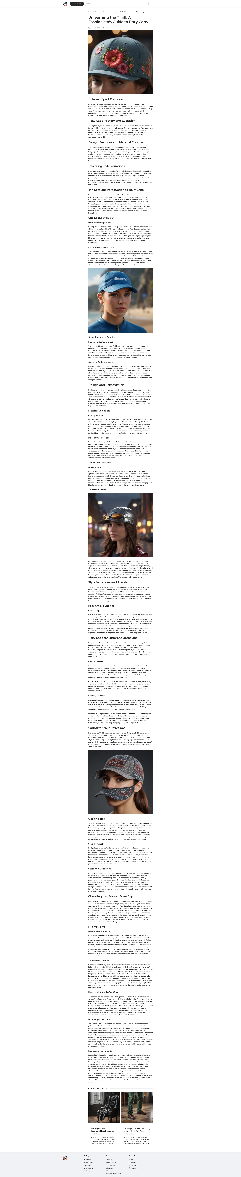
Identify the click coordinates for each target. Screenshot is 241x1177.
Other (105, 12)
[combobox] (116, 4)
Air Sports (97, 12)
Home (90, 12)
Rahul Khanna (95, 28)
